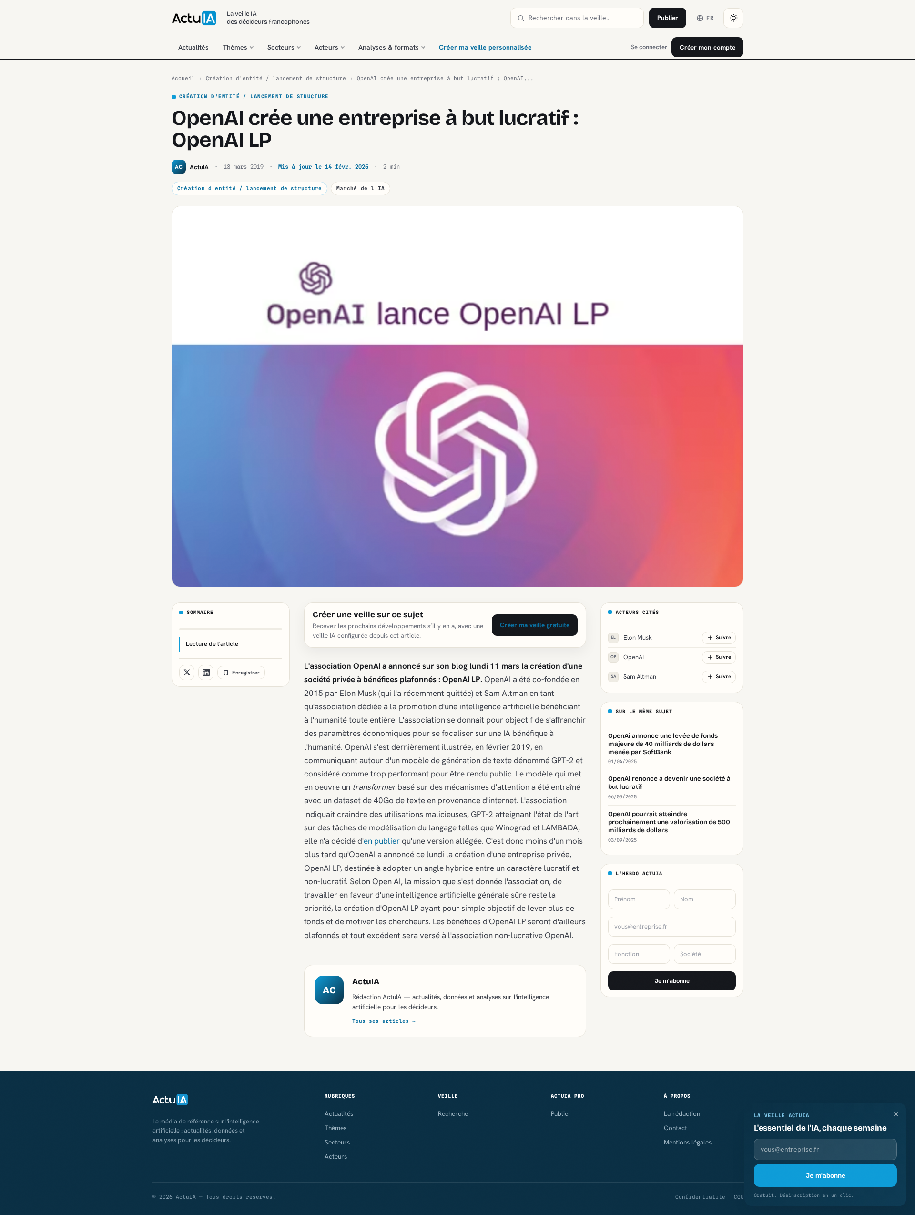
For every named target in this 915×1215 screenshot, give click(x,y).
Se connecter (649, 47)
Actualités (193, 47)
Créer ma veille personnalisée (485, 47)
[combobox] (583, 18)
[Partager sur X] (186, 672)
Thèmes (235, 47)
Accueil (183, 78)
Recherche (453, 1113)
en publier (382, 841)
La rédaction (682, 1113)
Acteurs (326, 47)
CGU (739, 1197)
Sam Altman (634, 677)
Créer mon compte (707, 47)
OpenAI (627, 657)
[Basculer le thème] (733, 18)
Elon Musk (631, 637)
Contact (675, 1127)
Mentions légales (688, 1142)
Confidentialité (700, 1197)
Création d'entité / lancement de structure (276, 78)
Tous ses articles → (384, 1021)
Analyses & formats (388, 47)
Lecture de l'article (212, 644)
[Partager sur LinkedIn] (206, 672)
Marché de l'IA (360, 188)
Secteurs (281, 47)
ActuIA (365, 982)
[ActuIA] (194, 18)
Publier (667, 17)
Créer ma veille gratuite (534, 625)
